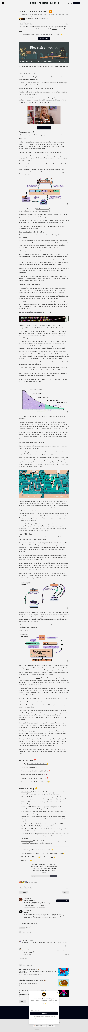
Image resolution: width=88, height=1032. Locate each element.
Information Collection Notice (44, 1018)
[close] (57, 993)
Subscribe (44, 1013)
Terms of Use (50, 1016)
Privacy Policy (54, 1018)
